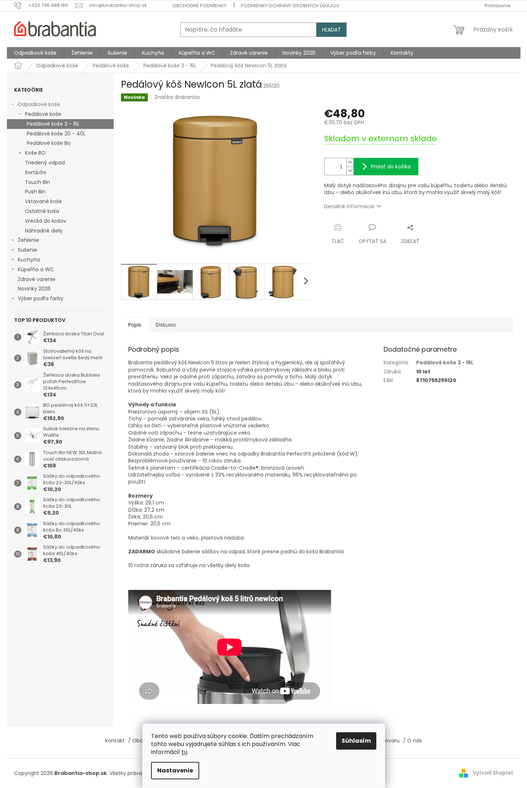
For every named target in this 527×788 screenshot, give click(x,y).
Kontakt (115, 740)
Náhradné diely (44, 230)
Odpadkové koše (39, 104)
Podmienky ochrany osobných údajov (290, 5)
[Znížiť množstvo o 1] (350, 171)
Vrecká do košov (45, 221)
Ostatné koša (42, 211)
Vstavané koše (43, 201)
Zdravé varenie (36, 279)
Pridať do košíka (391, 166)
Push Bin (35, 191)
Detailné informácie (349, 206)
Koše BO (35, 152)
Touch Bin (37, 182)
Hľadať (331, 29)
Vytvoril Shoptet (493, 772)
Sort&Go (35, 172)
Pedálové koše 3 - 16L (444, 362)
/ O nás (412, 740)
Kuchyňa (29, 259)
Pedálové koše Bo (49, 143)
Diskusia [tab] (166, 324)
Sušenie (27, 249)
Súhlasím (356, 741)
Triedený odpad (45, 162)
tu (184, 752)
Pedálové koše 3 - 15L (53, 123)
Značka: (177, 97)
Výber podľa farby (40, 298)
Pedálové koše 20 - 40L (56, 133)
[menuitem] (35, 53)
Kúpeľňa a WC (36, 269)
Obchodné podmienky (199, 5)
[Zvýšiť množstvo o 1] (350, 162)
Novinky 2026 (34, 288)
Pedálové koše (43, 114)
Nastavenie (175, 770)
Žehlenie (28, 240)
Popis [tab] (134, 324)
